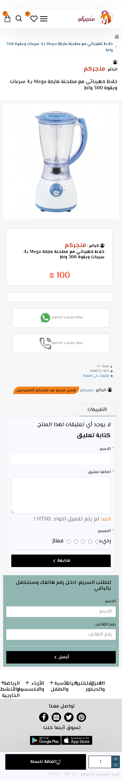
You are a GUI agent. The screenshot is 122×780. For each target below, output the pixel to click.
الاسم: (105, 449)
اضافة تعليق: (99, 472)
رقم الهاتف (105, 624)
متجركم (94, 69)
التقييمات (97, 410)
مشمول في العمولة (96, 375)
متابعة (63, 560)
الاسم (110, 601)
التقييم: (104, 531)
